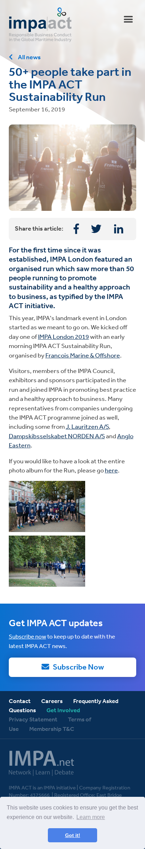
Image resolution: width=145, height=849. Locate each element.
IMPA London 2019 (63, 336)
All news (29, 57)
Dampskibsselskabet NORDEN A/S (57, 436)
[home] (73, 25)
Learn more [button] (90, 817)
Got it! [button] (72, 835)
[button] (128, 19)
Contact (20, 700)
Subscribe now (27, 636)
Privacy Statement (33, 719)
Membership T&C (52, 728)
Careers (52, 700)
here (111, 470)
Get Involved (63, 710)
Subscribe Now (78, 667)
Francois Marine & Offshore (82, 355)
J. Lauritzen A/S (87, 426)
